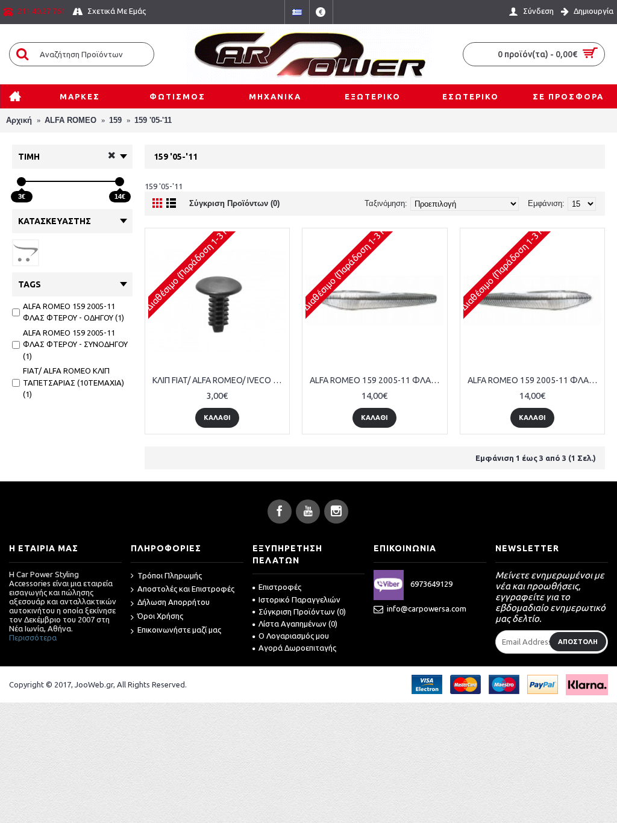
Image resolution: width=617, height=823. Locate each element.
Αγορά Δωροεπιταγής (297, 647)
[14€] (119, 181)
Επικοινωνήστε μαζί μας (179, 629)
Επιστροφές (279, 587)
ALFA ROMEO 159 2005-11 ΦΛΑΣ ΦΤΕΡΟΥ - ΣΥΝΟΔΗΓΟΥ (534, 380)
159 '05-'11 (153, 120)
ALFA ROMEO (70, 120)
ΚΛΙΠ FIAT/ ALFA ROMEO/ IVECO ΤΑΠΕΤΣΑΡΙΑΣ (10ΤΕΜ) (219, 380)
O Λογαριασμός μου (293, 635)
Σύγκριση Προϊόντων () (302, 611)
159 (115, 120)
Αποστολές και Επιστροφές (185, 588)
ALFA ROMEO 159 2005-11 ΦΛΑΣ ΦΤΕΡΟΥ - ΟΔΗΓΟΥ (376, 380)
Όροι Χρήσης (160, 616)
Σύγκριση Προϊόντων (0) (234, 203)
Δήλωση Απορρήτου (173, 602)
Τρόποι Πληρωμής (169, 575)
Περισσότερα (33, 637)
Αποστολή (578, 641)
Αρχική (19, 120)
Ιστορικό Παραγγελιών (299, 599)
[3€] (21, 181)
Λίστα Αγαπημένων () (297, 623)
